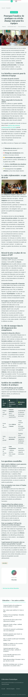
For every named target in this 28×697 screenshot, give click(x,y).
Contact (18, 688)
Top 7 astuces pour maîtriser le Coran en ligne (13, 610)
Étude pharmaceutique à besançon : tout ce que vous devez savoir (14, 660)
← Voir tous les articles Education (10, 588)
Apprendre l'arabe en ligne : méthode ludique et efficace (12, 625)
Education (8, 8)
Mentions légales (11, 688)
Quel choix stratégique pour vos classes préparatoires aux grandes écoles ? (13, 664)
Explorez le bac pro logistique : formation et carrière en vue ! (13, 615)
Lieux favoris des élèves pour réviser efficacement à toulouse (12, 620)
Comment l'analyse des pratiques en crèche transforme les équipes (12, 606)
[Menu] (16, 1)
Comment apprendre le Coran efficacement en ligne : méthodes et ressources (12, 650)
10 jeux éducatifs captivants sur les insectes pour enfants (12, 655)
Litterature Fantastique (9, 679)
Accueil (3, 8)
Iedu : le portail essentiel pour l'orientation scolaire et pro (14, 639)
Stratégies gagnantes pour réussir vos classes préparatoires (12, 634)
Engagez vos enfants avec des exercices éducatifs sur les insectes (13, 644)
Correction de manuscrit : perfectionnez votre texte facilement (13, 629)
